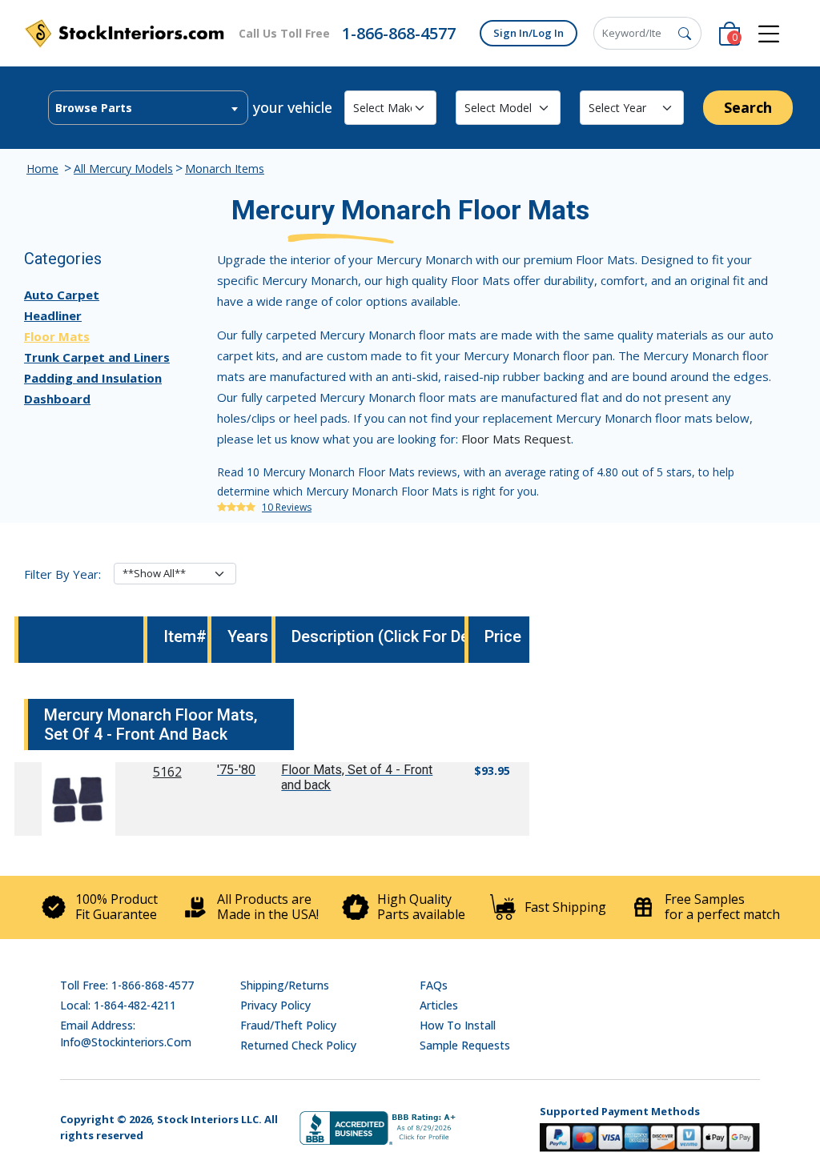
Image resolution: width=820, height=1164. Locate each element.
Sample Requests (465, 1045)
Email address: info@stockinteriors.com (125, 1033)
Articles (439, 1005)
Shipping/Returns (284, 985)
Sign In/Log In (528, 33)
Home (42, 168)
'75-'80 (236, 769)
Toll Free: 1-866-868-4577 (127, 985)
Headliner (53, 315)
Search (748, 107)
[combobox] (148, 107)
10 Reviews (287, 507)
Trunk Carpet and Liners (97, 357)
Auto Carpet (61, 295)
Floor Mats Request (516, 439)
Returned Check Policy (298, 1045)
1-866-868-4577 (399, 33)
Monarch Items (224, 168)
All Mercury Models (123, 168)
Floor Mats (57, 336)
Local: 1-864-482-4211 (118, 1005)
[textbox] (148, 108)
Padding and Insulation (93, 378)
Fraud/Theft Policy (288, 1025)
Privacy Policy (275, 1005)
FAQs (434, 985)
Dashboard (57, 399)
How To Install (458, 1025)
